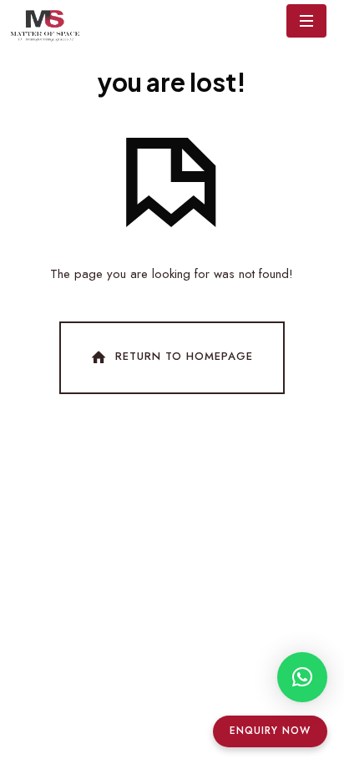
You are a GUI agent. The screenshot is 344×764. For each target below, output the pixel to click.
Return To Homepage (184, 357)
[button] (302, 677)
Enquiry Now (270, 730)
